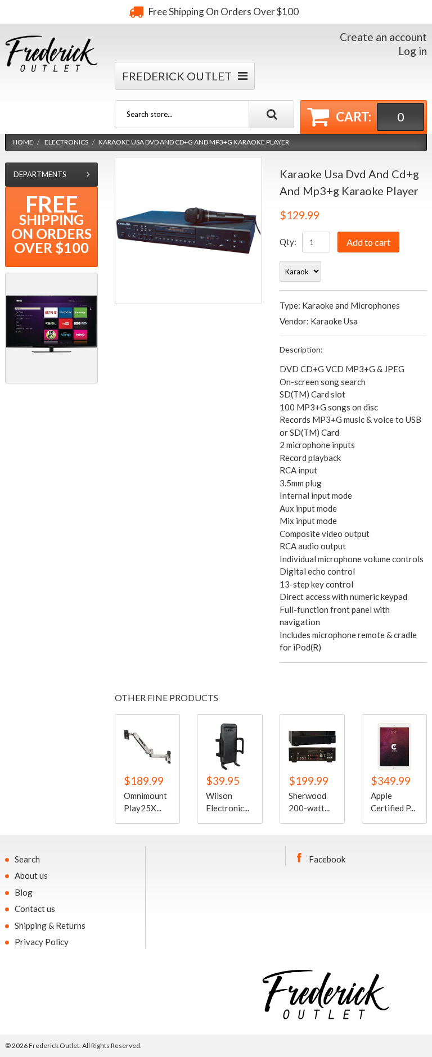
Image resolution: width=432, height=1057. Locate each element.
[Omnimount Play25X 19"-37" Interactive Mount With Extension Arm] (147, 746)
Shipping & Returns (50, 925)
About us (31, 875)
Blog (24, 892)
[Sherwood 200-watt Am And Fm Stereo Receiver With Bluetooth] (312, 746)
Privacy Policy (42, 942)
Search (27, 859)
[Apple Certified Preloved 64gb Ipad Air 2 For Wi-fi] (394, 746)
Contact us (35, 909)
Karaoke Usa (334, 321)
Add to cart (368, 242)
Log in (412, 50)
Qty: (288, 242)
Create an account (383, 36)
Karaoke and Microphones (351, 305)
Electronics (66, 142)
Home (22, 142)
